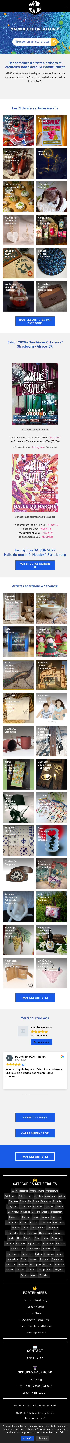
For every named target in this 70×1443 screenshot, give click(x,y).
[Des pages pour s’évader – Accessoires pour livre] (51, 807)
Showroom (11, 1264)
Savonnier (34, 1259)
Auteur (61, 1196)
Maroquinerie (45, 1233)
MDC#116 (53, 524)
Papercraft (56, 1238)
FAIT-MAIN (36, 1379)
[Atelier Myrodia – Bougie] (51, 608)
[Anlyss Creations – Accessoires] (51, 873)
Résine (24, 1259)
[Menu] (65, 6)
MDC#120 (47, 537)
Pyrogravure (28, 1254)
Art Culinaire (11, 1196)
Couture (36, 1212)
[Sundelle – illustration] (51, 130)
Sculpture (45, 1259)
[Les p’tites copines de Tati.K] (51, 641)
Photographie (33, 1248)
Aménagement (37, 1191)
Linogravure (53, 1227)
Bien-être (13, 1201)
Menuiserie (59, 1233)
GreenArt (34, 1222)
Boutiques (46, 1201)
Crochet (45, 1212)
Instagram (38, 447)
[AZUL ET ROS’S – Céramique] (18, 840)
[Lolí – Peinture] (18, 641)
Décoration (56, 1212)
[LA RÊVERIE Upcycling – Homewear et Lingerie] (51, 973)
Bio (29, 1201)
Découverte (15, 1217)
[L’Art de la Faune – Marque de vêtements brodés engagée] (18, 708)
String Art (59, 1264)
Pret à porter (13, 1254)
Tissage (41, 1270)
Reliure (59, 1254)
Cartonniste (26, 1206)
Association (51, 1196)
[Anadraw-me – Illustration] (51, 708)
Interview (15, 1227)
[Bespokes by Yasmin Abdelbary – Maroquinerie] (18, 163)
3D (13, 1191)
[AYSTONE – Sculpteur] (18, 873)
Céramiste (38, 1206)
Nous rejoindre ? (36, 1332)
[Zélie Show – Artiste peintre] (18, 130)
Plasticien (47, 1248)
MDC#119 (47, 532)
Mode (19, 1238)
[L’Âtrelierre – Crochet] (51, 196)
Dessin (36, 1217)
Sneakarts (23, 1264)
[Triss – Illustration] (51, 163)
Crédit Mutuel (36, 1306)
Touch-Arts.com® (35, 1418)
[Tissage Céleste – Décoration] (51, 263)
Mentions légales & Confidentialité (35, 1405)
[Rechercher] (54, 42)
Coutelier (25, 1212)
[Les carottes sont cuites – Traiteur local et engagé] (18, 196)
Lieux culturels (38, 1227)
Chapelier (49, 1206)
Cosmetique (14, 1212)
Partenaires (49, 1243)
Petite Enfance (18, 1248)
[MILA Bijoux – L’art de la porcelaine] (18, 230)
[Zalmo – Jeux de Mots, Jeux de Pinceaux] (18, 774)
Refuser (43, 1438)
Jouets (25, 1227)
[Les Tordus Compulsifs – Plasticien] (18, 296)
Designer (26, 1217)
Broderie (57, 1201)
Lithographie (12, 1233)
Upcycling (59, 1270)
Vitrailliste (44, 1275)
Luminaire (32, 1233)
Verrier (34, 1275)
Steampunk (35, 1264)
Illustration (45, 1222)
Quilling (38, 1254)
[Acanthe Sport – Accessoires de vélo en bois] (51, 741)
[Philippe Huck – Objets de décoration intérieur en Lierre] (18, 807)
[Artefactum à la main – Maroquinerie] (51, 296)
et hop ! (27, 1438)
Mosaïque (28, 1238)
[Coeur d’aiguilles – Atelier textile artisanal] (51, 840)
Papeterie (21, 1243)
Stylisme (10, 1270)
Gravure (24, 1222)
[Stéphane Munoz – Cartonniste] (51, 675)
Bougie (36, 1201)
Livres (23, 1233)
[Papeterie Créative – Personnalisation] (18, 608)
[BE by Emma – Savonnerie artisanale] (51, 940)
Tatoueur (31, 1270)
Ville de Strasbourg (35, 1300)
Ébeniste (45, 1217)
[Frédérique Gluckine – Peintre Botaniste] (18, 940)
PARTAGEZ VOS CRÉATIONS (35, 1386)
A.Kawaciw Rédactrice (35, 1319)
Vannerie (25, 1275)
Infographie (58, 1222)
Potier (56, 1248)
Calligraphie (12, 1206)
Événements (12, 1222)
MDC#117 (55, 437)
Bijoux (23, 1201)
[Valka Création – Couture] (51, 906)
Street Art (48, 1264)
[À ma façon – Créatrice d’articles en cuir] (18, 973)
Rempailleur (13, 1259)
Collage (59, 1206)
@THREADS (38, 1392)
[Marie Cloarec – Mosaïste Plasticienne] (18, 675)
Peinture (60, 1243)
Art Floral (38, 1196)
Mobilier (11, 1238)
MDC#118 (46, 528)
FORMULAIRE (35, 1358)
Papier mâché (34, 1243)
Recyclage (49, 1254)
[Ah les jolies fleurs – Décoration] (51, 230)
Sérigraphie (57, 1259)
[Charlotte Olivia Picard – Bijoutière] (51, 774)
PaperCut (10, 1243)
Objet (37, 1238)
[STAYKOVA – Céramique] (18, 741)
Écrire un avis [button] (41, 1042)
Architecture (52, 1191)
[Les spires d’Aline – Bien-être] (18, 263)
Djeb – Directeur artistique (36, 1326)
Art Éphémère (26, 1196)
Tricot (50, 1270)
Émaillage (56, 1217)
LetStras (36, 1313)
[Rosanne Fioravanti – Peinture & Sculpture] (18, 906)
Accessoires (22, 1191)
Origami (45, 1238)
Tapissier (20, 1270)
